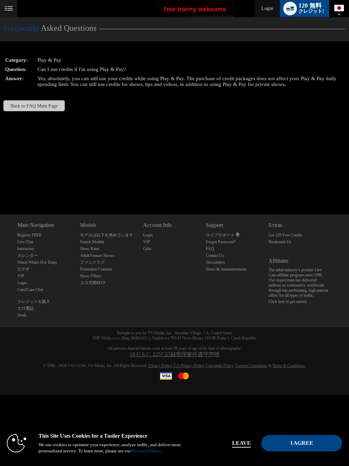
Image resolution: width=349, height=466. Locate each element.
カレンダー (27, 255)
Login (267, 8)
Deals (22, 315)
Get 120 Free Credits (285, 235)
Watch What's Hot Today (37, 262)
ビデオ (23, 269)
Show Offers (90, 276)
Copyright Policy (219, 365)
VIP (20, 276)
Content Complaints (251, 365)
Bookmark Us (280, 241)
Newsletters (215, 262)
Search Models (92, 241)
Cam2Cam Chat (30, 289)
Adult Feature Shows (97, 255)
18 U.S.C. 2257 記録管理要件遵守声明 (174, 354)
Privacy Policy (159, 365)
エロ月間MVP (93, 282)
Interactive (25, 248)
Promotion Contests (96, 269)
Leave (241, 443)
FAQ (210, 248)
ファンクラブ (92, 262)
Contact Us (215, 255)
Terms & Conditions (288, 365)
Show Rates (90, 248)
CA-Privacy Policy (188, 365)
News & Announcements (226, 269)
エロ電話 (25, 308)
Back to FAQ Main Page (34, 105)
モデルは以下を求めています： (108, 235)
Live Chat (25, 241)
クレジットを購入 (33, 301)
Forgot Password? (221, 241)
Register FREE (29, 235)
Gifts (147, 248)
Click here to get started (287, 301)
